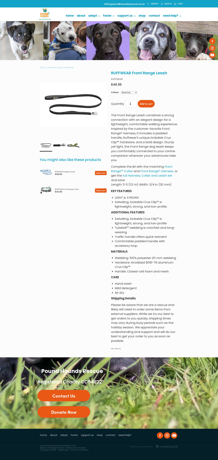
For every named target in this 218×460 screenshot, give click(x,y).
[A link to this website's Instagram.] (212, 48)
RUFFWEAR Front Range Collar (67, 189)
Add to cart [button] (146, 103)
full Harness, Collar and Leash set (147, 175)
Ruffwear (69, 67)
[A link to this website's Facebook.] (212, 41)
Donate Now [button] (64, 412)
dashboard (63, 450)
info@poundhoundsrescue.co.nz (124, 4)
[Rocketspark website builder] (154, 447)
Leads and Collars (55, 67)
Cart (180, 3)
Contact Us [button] (63, 395)
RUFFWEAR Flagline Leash (65, 172)
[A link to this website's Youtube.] (212, 55)
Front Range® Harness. (157, 171)
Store (42, 67)
